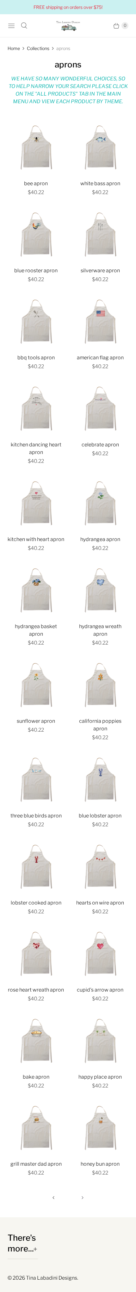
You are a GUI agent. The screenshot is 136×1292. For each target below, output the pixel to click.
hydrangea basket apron (36, 630)
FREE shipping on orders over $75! (68, 7)
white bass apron (100, 183)
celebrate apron (100, 445)
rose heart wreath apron (36, 990)
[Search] (24, 25)
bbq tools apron (36, 358)
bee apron (36, 183)
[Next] (83, 1198)
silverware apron (100, 271)
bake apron (36, 1077)
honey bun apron (100, 1164)
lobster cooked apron (36, 903)
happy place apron (100, 1077)
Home (14, 48)
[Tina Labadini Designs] (68, 25)
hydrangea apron (100, 539)
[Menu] (11, 25)
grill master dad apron (36, 1164)
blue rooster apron (36, 271)
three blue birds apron (36, 816)
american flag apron (100, 358)
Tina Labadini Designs (51, 1278)
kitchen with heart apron (36, 539)
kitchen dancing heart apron (36, 448)
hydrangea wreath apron (100, 630)
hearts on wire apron (100, 903)
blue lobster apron (100, 816)
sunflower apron (36, 721)
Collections (38, 48)
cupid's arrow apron (100, 990)
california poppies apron (100, 725)
